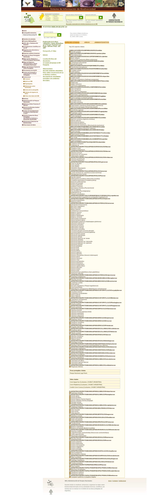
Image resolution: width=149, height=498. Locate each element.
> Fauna (54, 16)
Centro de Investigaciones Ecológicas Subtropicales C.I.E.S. (31, 112)
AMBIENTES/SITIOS (102, 42)
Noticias (25, 98)
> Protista (47, 20)
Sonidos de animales (29, 39)
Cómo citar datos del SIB (32, 96)
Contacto (27, 79)
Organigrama (28, 83)
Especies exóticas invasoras (31, 53)
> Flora (47, 16)
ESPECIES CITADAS (72, 42)
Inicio (25, 30)
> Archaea (55, 20)
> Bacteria (55, 18)
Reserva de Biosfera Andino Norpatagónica (31, 108)
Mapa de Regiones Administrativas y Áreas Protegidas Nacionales (30, 63)
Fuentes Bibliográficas (29, 41)
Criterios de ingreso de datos (31, 93)
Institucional (122, 481)
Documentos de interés (30, 70)
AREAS (87, 42)
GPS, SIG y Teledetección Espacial (30, 44)
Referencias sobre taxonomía (30, 86)
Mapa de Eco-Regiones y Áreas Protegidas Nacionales (31, 59)
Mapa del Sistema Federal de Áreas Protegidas (31, 67)
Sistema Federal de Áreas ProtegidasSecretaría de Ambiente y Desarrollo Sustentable (30, 117)
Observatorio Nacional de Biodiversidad (30, 122)
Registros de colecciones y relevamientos (31, 50)
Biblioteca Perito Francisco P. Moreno (31, 104)
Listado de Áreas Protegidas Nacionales (31, 56)
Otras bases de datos (29, 125)
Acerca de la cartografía (31, 89)
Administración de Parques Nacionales (31, 101)
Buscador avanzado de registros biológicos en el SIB (81, 24)
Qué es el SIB (28, 81)
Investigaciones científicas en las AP (31, 47)
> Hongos (48, 18)
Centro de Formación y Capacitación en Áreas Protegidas (30, 74)
